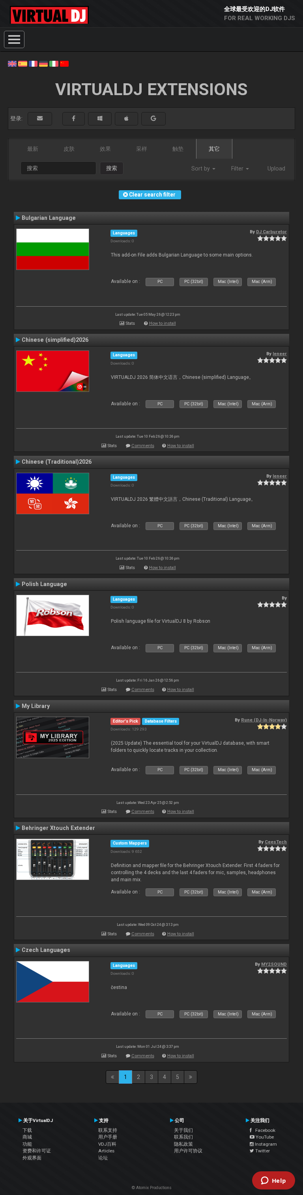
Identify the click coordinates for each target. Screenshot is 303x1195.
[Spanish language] (22, 63)
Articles (106, 1151)
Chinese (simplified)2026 (55, 340)
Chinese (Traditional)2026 (57, 462)
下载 (27, 1130)
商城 (27, 1137)
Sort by (201, 168)
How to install (162, 323)
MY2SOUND (274, 964)
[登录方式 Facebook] (73, 118)
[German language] (43, 63)
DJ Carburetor (271, 231)
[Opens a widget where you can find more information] (273, 1181)
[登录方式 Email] (40, 118)
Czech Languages (46, 950)
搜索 (111, 168)
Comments (142, 445)
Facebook (263, 1130)
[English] (12, 63)
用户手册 (107, 1137)
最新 (32, 149)
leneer (280, 353)
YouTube (264, 1137)
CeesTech (276, 842)
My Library (36, 706)
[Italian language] (53, 63)
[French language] (33, 63)
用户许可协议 (188, 1151)
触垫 (177, 149)
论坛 (103, 1158)
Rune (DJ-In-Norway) (264, 720)
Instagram (265, 1144)
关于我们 (183, 1130)
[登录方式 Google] (153, 118)
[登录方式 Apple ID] (126, 118)
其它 (214, 149)
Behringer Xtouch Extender (58, 828)
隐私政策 (183, 1144)
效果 (105, 149)
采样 (141, 149)
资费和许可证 (36, 1151)
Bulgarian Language (49, 218)
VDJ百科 (107, 1144)
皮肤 (69, 149)
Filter (238, 168)
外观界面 (31, 1158)
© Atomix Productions (152, 1187)
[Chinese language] (64, 63)
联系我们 (183, 1137)
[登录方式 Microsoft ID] (100, 118)
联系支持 (107, 1130)
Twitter (262, 1151)
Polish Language (44, 584)
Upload (276, 168)
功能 (27, 1144)
